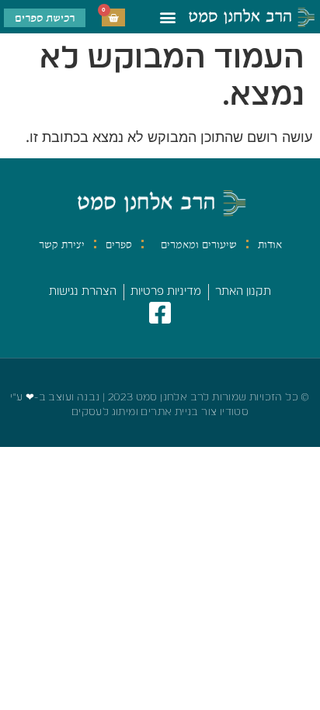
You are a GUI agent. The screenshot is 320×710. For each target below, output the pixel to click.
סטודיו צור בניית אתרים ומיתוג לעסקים (160, 412)
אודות (270, 244)
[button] (168, 16)
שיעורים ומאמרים (199, 244)
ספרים (119, 244)
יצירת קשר (62, 244)
